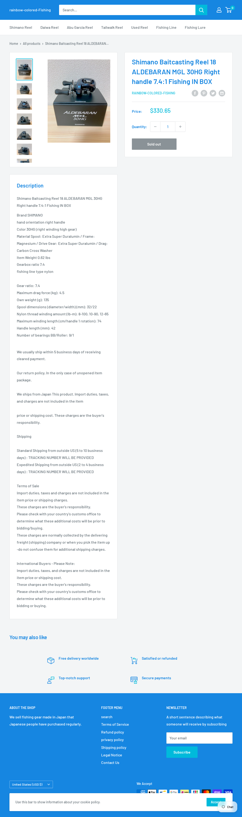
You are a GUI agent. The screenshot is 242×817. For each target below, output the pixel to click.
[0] (229, 10)
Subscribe (181, 752)
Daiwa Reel (49, 27)
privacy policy (112, 739)
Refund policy (112, 732)
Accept (216, 802)
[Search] (201, 10)
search (106, 716)
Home (13, 44)
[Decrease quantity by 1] (155, 127)
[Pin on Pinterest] (204, 92)
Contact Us (110, 762)
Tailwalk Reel (112, 27)
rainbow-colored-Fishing (153, 93)
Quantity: (139, 126)
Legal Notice (111, 755)
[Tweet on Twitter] (213, 92)
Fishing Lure (195, 27)
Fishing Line (166, 27)
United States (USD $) (27, 784)
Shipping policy (113, 747)
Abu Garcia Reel (80, 27)
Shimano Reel (20, 27)
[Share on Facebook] (195, 92)
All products (31, 44)
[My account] (219, 10)
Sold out (154, 144)
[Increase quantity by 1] (180, 127)
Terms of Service (115, 724)
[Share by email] (222, 92)
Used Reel (139, 27)
